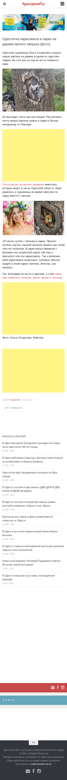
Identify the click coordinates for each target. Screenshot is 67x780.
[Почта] (53, 687)
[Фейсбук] (58, 687)
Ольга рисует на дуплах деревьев (23, 184)
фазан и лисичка (51, 277)
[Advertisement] (33, 155)
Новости (16, 408)
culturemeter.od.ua (41, 764)
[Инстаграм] (63, 687)
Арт (7, 408)
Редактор (15, 400)
